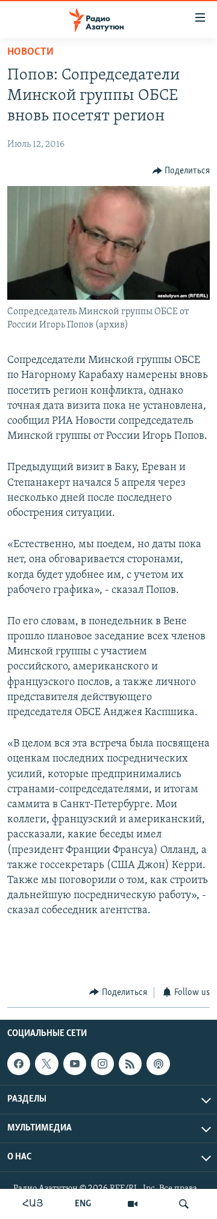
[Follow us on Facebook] (18, 1063)
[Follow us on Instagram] (102, 1063)
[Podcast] (157, 1063)
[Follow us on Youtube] (74, 1063)
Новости (30, 52)
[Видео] (133, 1204)
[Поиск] (184, 1204)
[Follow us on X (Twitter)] (46, 1063)
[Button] (181, 171)
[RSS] (130, 1063)
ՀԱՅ (32, 1204)
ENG (83, 1204)
